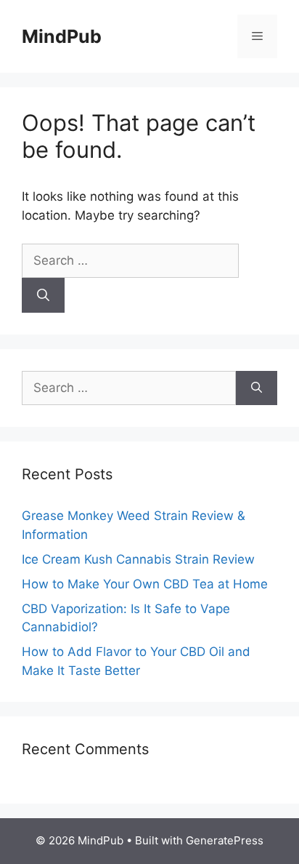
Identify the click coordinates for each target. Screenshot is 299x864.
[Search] (43, 295)
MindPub (62, 36)
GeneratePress (224, 840)
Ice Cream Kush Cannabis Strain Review (138, 559)
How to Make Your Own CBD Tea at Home (145, 584)
